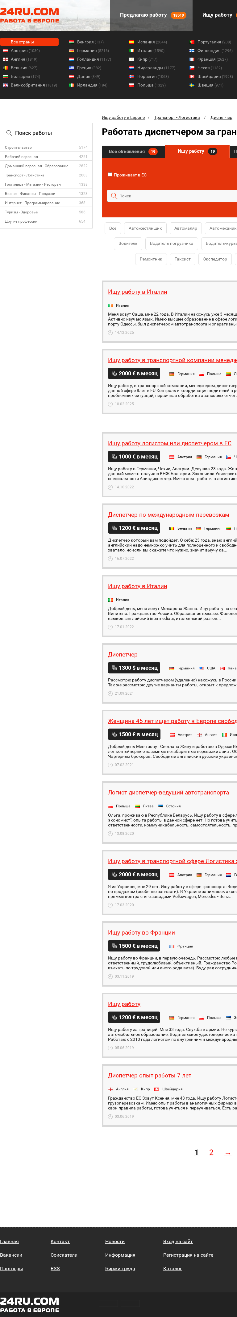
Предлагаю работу (151, 15)
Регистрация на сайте (188, 1255)
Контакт (60, 1241)
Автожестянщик (145, 228)
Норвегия (153, 76)
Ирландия (92, 85)
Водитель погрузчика (171, 243)
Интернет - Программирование (32, 203)
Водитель (128, 243)
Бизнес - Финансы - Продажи (30, 194)
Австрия (25, 50)
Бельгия (24, 67)
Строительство (18, 147)
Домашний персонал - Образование (36, 166)
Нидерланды (156, 67)
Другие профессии (21, 221)
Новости (115, 1241)
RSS (55, 1268)
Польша (151, 85)
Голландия (94, 59)
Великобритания (34, 85)
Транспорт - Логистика (24, 175)
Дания (88, 76)
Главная (9, 1241)
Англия (24, 59)
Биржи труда (120, 1268)
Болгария (25, 76)
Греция (89, 67)
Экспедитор (215, 259)
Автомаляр (185, 228)
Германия (93, 50)
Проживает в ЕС (130, 174)
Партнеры (11, 1268)
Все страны (22, 41)
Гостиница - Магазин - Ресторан (33, 184)
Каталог (172, 1268)
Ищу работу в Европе (123, 117)
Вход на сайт (178, 1241)
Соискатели (64, 1255)
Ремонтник (151, 259)
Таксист (183, 259)
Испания (152, 41)
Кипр (147, 59)
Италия (150, 50)
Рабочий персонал (21, 157)
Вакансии (11, 1255)
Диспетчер (221, 117)
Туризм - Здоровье (21, 212)
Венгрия (90, 41)
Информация (120, 1255)
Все (112, 228)
